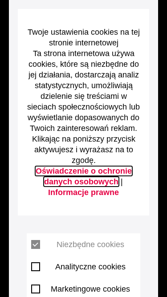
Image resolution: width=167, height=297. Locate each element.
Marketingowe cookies (90, 289)
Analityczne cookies (90, 266)
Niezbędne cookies (90, 244)
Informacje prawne (83, 192)
